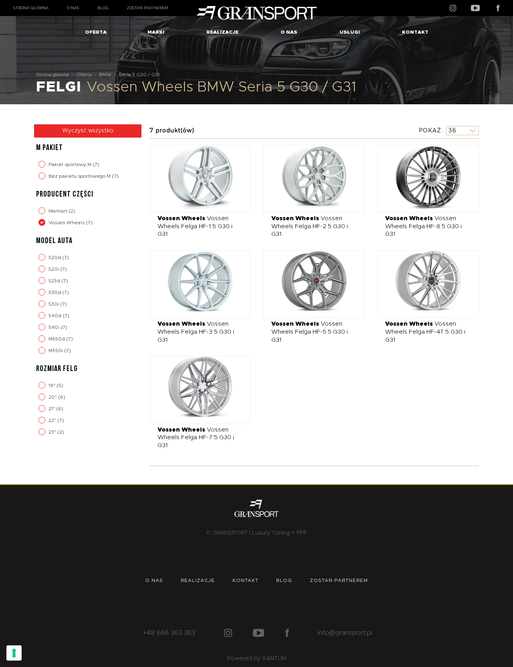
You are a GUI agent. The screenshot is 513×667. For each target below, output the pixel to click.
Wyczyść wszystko (87, 131)
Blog (102, 8)
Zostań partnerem (147, 8)
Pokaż (430, 130)
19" (52, 385)
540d (55, 315)
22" (52, 420)
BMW (105, 74)
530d (55, 292)
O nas (73, 8)
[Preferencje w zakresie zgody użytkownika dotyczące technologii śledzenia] (14, 653)
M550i (56, 350)
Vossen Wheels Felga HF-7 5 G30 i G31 (196, 437)
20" (53, 397)
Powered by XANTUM (256, 658)
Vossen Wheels (67, 222)
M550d (57, 339)
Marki (155, 32)
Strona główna (30, 8)
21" (52, 408)
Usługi (349, 32)
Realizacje (222, 32)
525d (54, 280)
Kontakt (415, 32)
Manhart (58, 211)
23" (52, 432)
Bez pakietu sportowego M (80, 176)
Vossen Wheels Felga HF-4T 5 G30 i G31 (425, 332)
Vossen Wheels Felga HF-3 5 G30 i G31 (196, 332)
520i (54, 269)
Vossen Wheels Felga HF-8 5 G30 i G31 (423, 226)
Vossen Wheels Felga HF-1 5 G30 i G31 (195, 226)
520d (55, 257)
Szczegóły (194, 178)
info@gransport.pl (345, 633)
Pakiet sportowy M (70, 164)
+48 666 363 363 (169, 633)
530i (54, 304)
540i (54, 327)
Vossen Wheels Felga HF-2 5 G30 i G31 (309, 226)
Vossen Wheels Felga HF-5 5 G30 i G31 (309, 332)
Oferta (96, 32)
